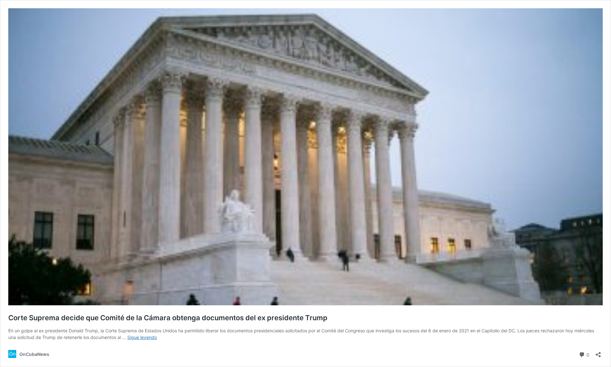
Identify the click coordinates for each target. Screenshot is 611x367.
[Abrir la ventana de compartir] (598, 352)
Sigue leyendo (142, 337)
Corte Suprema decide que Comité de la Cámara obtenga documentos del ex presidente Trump (167, 318)
